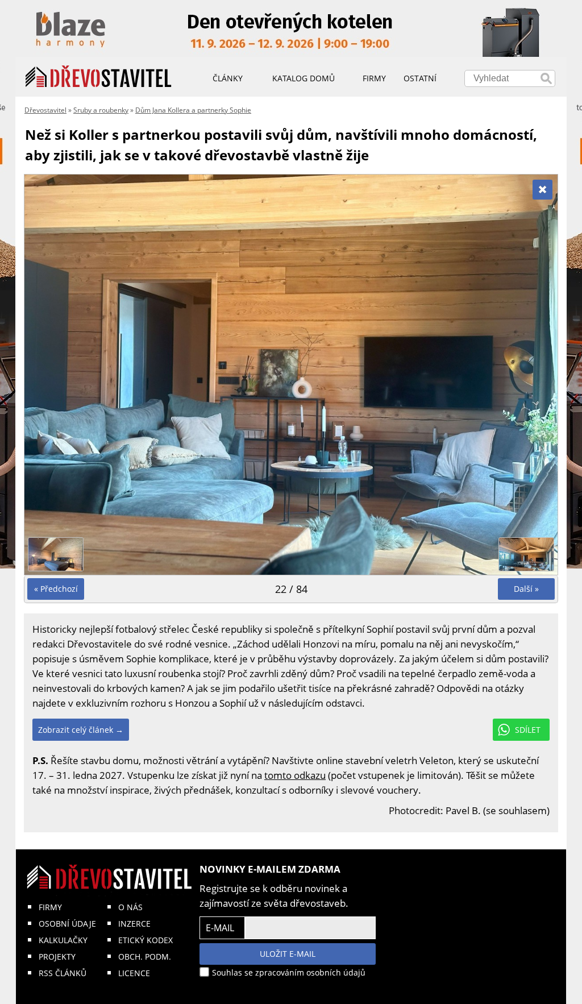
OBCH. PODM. (144, 956)
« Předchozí (56, 588)
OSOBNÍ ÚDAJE (67, 923)
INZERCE (134, 923)
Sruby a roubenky (100, 110)
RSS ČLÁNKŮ (62, 973)
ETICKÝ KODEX (145, 940)
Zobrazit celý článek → (80, 729)
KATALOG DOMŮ (303, 78)
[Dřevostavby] (99, 77)
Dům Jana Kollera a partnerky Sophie (193, 110)
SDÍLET (528, 729)
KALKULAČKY (63, 940)
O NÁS (130, 907)
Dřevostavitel (45, 110)
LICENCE (134, 973)
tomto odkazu (295, 775)
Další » (526, 588)
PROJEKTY (57, 956)
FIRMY (50, 907)
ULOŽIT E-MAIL (287, 953)
